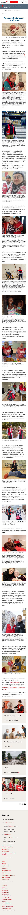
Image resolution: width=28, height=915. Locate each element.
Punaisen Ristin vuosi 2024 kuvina (13, 10)
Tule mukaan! (7, 746)
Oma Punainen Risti (6, 877)
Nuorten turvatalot (5, 897)
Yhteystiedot (4, 885)
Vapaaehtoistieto (5, 879)
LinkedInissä (21, 687)
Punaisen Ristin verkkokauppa (8, 875)
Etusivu (3, 10)
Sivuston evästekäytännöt (7, 906)
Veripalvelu (4, 901)
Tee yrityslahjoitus (5, 849)
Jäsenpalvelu (4, 868)
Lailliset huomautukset (6, 903)
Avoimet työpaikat (5, 892)
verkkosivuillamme (15, 682)
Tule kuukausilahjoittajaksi (7, 847)
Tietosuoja (4, 904)
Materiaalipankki (5, 865)
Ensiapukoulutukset (6, 866)
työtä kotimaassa (7, 834)
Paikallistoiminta (5, 894)
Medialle (3, 861)
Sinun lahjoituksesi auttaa (11, 772)
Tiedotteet (4, 863)
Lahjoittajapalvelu (5, 851)
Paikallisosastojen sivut (6, 895)
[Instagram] (22, 804)
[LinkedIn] (25, 804)
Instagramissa (13, 687)
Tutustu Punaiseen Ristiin (11, 720)
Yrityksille (4, 872)
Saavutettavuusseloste (6, 908)
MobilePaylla (10, 826)
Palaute (3, 887)
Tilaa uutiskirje (5, 888)
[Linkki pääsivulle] (3, 2)
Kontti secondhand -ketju (7, 899)
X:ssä (4, 689)
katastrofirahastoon (9, 822)
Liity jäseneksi (5, 890)
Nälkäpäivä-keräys (6, 873)
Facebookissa (5, 687)
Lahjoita (14, 2)
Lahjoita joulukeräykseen (7, 845)
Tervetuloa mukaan (9, 798)
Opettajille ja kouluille (6, 870)
